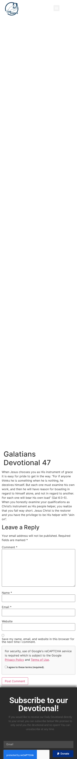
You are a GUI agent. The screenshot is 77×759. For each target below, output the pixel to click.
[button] (56, 8)
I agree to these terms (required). (25, 667)
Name (7, 592)
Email (6, 607)
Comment (9, 547)
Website (7, 621)
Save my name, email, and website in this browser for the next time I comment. (38, 640)
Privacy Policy (14, 659)
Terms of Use (40, 659)
